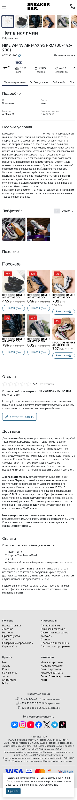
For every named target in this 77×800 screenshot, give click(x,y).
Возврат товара (11, 625)
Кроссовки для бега (52, 672)
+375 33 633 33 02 (30, 699)
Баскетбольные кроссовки (56, 676)
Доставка (7, 629)
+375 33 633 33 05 (31, 708)
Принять (13, 791)
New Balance (9, 672)
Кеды (44, 680)
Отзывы (45, 639)
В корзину (12, 308)
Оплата (6, 639)
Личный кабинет (50, 625)
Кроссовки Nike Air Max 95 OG (13, 296)
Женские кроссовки (52, 665)
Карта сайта (9, 646)
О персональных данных (55, 643)
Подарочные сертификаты (17, 643)
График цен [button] (11, 38)
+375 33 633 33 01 (30, 703)
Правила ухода (11, 636)
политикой (32, 784)
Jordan (6, 676)
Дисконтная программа (55, 632)
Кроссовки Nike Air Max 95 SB (63, 344)
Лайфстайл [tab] (59, 82)
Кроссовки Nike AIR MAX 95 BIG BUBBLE (38, 340)
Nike (4, 662)
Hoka (5, 683)
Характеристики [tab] (14, 82)
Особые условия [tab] (39, 82)
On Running (9, 680)
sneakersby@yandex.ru (40, 716)
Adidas (6, 665)
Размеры (7, 632)
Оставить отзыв (22, 417)
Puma (5, 669)
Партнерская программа (55, 646)
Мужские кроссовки (52, 662)
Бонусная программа (53, 629)
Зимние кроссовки (51, 669)
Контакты (46, 636)
